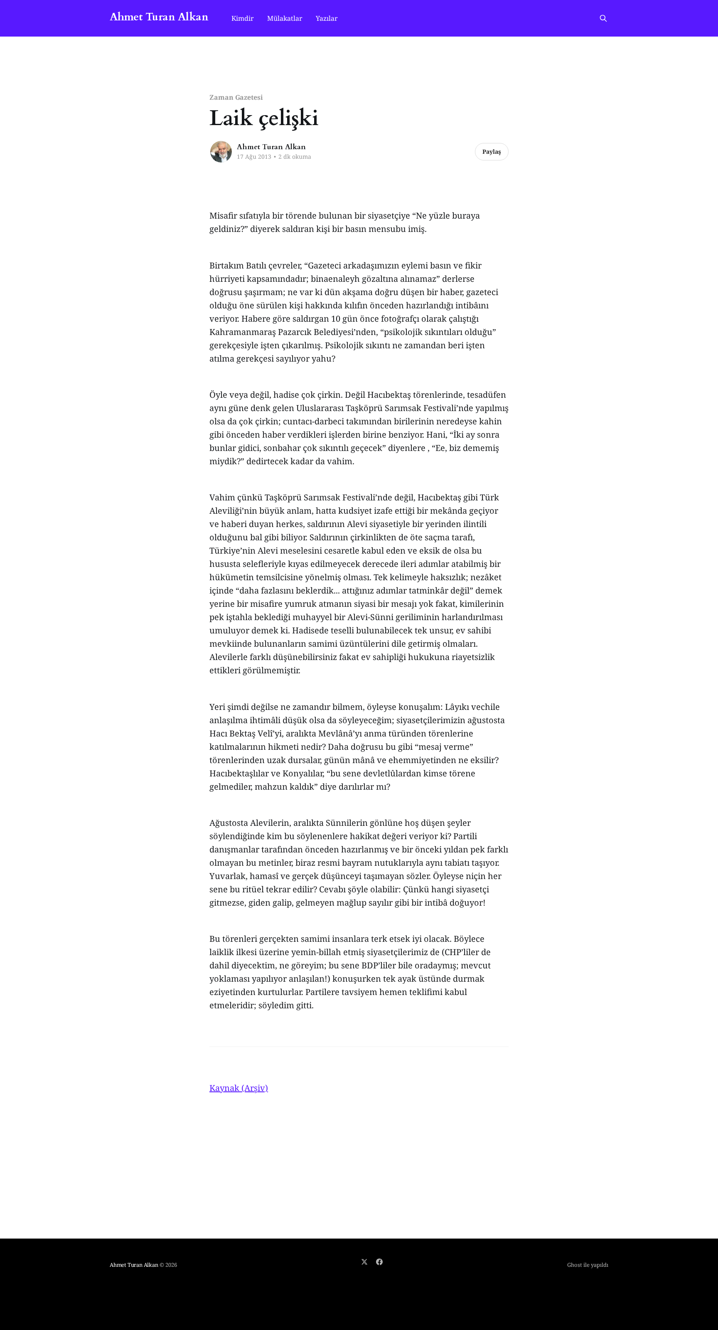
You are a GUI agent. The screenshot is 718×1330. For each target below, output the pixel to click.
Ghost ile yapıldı (587, 1264)
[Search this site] (603, 18)
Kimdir (242, 18)
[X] (364, 1262)
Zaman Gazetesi (236, 97)
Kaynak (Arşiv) (238, 1088)
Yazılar (327, 18)
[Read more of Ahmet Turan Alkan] (221, 151)
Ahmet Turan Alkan (159, 17)
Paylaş (491, 151)
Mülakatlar (284, 18)
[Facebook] (379, 1262)
